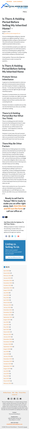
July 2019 (6, 371)
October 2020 (7, 344)
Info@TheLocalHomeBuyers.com (14, 424)
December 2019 (8, 359)
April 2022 (6, 300)
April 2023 (6, 270)
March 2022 (7, 302)
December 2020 (8, 339)
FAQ (13, 392)
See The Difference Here (14, 257)
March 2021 (7, 332)
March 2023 (7, 273)
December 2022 (8, 280)
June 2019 (6, 373)
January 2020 (7, 356)
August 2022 (7, 290)
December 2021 (8, 310)
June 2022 (6, 295)
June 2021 (6, 324)
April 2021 (6, 329)
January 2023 (7, 278)
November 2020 (8, 341)
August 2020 (7, 349)
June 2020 (6, 354)
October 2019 (7, 363)
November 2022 (8, 283)
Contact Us (14, 394)
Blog (16, 392)
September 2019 (8, 366)
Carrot (25, 427)
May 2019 (6, 376)
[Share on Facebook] (3, 217)
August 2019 (7, 368)
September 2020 (8, 346)
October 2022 (7, 285)
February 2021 (7, 334)
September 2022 (8, 287)
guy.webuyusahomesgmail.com (12, 33)
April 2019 (6, 378)
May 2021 (6, 327)
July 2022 (6, 292)
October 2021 (7, 314)
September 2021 (8, 317)
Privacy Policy (22, 392)
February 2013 (7, 383)
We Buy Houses (7, 392)
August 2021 (7, 319)
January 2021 (7, 336)
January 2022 (7, 307)
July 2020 (6, 351)
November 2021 (8, 312)
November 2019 (8, 361)
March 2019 (7, 381)
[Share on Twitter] (6, 217)
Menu (25, 12)
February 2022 (7, 305)
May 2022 (6, 297)
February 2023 (7, 275)
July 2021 (6, 322)
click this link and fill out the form (15, 207)
